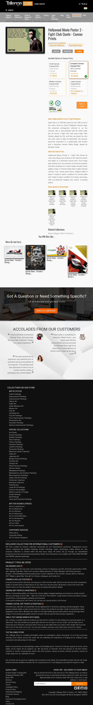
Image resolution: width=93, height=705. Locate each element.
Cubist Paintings (15, 394)
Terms (8, 685)
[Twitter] (75, 689)
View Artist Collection (56, 45)
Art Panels (13, 432)
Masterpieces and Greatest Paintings (23, 473)
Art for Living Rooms (17, 506)
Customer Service (12, 694)
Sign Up (42, 4)
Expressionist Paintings (17, 396)
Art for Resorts (14, 521)
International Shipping (14, 692)
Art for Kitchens (15, 511)
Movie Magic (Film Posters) (60, 233)
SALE (84, 15)
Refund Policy (11, 682)
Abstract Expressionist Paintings (21, 425)
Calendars (77, 15)
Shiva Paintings (14, 440)
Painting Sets (14, 485)
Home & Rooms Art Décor (28, 17)
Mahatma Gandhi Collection (19, 452)
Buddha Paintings (15, 437)
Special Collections (18, 16)
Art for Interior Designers (18, 538)
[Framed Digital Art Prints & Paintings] (43, 604)
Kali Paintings (14, 497)
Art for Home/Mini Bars (18, 516)
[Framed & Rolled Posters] (31, 579)
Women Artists (14, 468)
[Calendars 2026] (21, 566)
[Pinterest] (85, 689)
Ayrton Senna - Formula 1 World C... (76, 276)
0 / (82, 4)
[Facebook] (79, 689)
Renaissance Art (15, 420)
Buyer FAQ (9, 678)
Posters (46, 15)
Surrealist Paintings (16, 423)
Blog (62, 15)
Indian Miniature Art (16, 406)
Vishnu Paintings (15, 442)
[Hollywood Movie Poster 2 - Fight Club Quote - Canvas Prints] (25, 40)
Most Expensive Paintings (18, 475)
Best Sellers (68, 16)
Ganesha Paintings (16, 444)
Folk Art (12, 411)
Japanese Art (14, 456)
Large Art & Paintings (17, 487)
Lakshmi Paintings (16, 447)
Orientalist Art (14, 413)
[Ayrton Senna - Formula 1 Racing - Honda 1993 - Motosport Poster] (14, 251)
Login (36, 4)
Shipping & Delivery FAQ (14, 675)
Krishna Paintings (15, 435)
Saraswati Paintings (16, 449)
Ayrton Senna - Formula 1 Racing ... (13, 261)
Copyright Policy (12, 687)
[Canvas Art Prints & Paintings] (35, 590)
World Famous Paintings (18, 466)
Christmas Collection (17, 480)
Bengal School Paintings (18, 459)
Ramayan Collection (16, 482)
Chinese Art (13, 463)
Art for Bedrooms (15, 509)
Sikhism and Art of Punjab (18, 492)
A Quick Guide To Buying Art (16, 673)
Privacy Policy (11, 689)
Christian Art (13, 461)
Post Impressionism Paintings (20, 418)
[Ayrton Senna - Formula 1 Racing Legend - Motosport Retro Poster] (56, 250)
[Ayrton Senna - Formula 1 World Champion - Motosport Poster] (77, 259)
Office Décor (13, 533)
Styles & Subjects (8, 16)
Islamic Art (13, 401)
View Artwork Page (75, 45)
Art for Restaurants (16, 518)
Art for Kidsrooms (16, 514)
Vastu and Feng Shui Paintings (20, 499)
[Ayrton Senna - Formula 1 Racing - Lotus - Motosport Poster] (35, 257)
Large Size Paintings (54, 17)
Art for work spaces (16, 525)
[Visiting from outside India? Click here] (61, 544)
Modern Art (13, 408)
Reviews (9, 680)
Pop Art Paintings (15, 416)
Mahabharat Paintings (17, 471)
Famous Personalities (17, 490)
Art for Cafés (14, 523)
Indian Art (12, 404)
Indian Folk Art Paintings (18, 478)
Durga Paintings (15, 494)
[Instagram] (82, 689)
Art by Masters (38, 16)
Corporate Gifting (15, 535)
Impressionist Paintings (18, 399)
